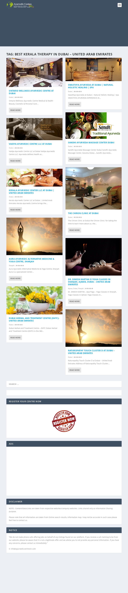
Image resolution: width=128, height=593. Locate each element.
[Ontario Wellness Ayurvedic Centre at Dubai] (34, 72)
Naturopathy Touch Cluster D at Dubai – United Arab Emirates (91, 352)
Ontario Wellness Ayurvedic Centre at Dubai (31, 92)
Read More (15, 110)
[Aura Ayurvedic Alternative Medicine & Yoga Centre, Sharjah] (34, 236)
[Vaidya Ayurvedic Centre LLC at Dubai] (34, 129)
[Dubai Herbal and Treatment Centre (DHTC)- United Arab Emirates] (34, 300)
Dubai (11, 97)
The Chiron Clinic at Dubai (83, 213)
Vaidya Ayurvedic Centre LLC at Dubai (30, 144)
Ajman (70, 288)
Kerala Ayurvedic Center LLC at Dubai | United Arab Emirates (31, 191)
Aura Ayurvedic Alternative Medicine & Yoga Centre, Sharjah (31, 260)
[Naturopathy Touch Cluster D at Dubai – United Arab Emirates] (94, 328)
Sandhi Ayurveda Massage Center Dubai (91, 142)
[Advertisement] (64, 28)
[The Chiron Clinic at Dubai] (94, 188)
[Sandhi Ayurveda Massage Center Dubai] (94, 125)
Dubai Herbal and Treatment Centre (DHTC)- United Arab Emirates (34, 319)
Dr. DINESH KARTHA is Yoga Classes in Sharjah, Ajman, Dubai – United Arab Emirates (89, 282)
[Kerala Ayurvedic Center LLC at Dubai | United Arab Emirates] (34, 178)
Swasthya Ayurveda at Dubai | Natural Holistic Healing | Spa (90, 86)
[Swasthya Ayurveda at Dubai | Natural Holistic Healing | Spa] (94, 69)
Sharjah (11, 265)
